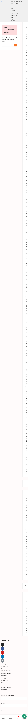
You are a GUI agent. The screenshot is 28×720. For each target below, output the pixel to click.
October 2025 (26, 604)
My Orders (13, 10)
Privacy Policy (4, 675)
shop (12, 8)
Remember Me (5, 711)
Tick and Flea (26, 519)
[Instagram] (2, 645)
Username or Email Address (7, 695)
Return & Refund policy (6, 670)
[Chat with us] (24, 716)
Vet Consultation (26, 564)
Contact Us (3, 672)
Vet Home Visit (14, 3)
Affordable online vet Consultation (26, 52)
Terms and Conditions (6, 673)
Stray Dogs (26, 500)
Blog (12, 6)
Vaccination (26, 539)
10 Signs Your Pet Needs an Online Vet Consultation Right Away (26, 341)
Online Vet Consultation (16, 1)
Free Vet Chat (14, 5)
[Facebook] (2, 649)
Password (3, 703)
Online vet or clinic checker (7, 677)
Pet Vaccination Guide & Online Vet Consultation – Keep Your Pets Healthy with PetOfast (26, 232)
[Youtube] (2, 653)
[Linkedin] (2, 657)
